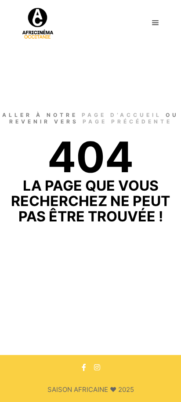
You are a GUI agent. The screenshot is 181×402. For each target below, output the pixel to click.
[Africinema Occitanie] (38, 23)
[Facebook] (84, 367)
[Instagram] (97, 367)
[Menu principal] (155, 23)
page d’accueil (122, 115)
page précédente (127, 121)
